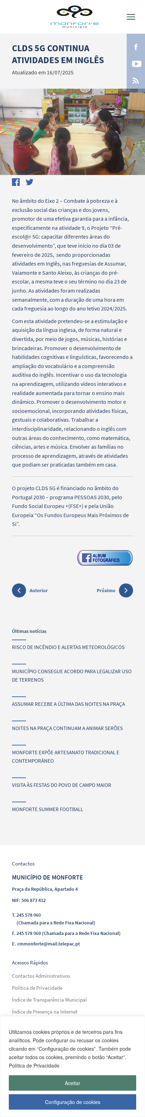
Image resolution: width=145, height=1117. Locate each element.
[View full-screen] (72, 131)
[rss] (136, 80)
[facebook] (136, 46)
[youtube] (136, 63)
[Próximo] (126, 590)
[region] (72, 1066)
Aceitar (72, 1082)
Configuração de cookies (72, 1101)
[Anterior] (19, 591)
